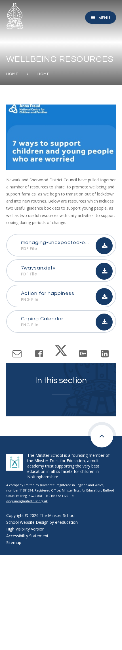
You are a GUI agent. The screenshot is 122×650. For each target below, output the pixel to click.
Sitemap (13, 542)
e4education (66, 522)
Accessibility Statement (27, 535)
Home (12, 74)
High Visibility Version (25, 529)
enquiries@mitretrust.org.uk (27, 501)
